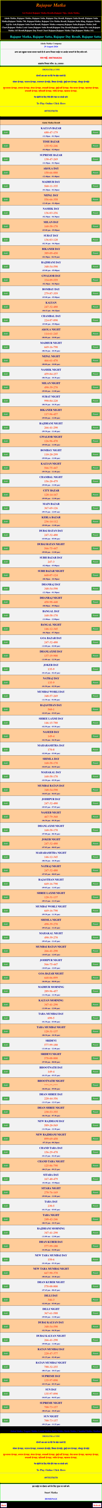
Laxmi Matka (27, 1431)
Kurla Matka (53, 1431)
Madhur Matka (83, 1431)
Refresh (97, 1505)
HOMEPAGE (51, 1498)
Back (3, 1505)
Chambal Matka (67, 1431)
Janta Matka (40, 1431)
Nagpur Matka (13, 1431)
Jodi (6, 132)
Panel (95, 132)
